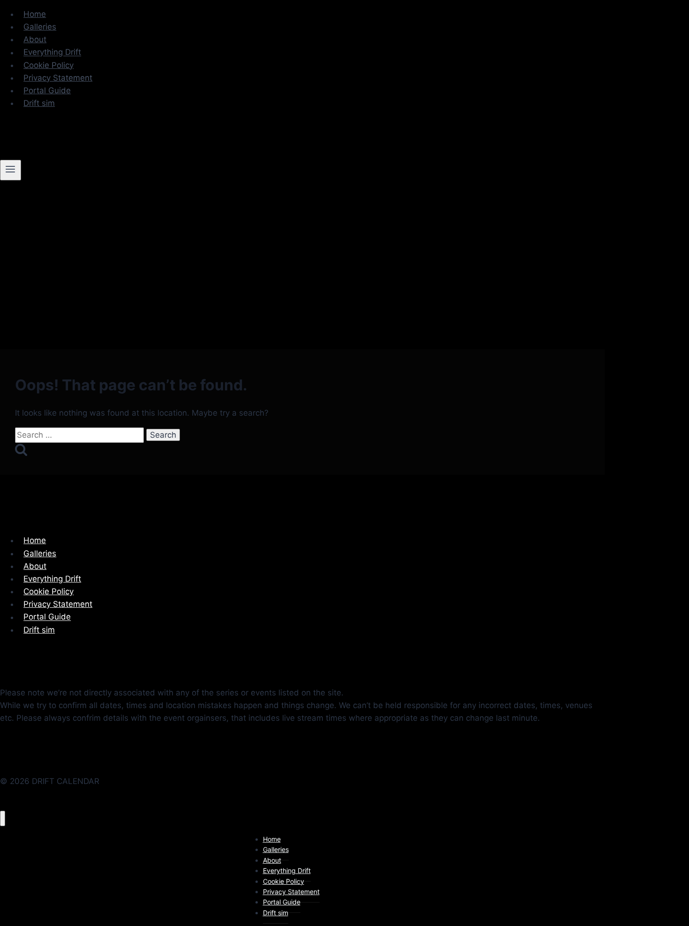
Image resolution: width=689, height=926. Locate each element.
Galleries (39, 26)
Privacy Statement (57, 77)
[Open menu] (10, 170)
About (34, 39)
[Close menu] (2, 818)
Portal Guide (47, 90)
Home (34, 14)
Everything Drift (52, 52)
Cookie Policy (48, 65)
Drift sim (39, 103)
